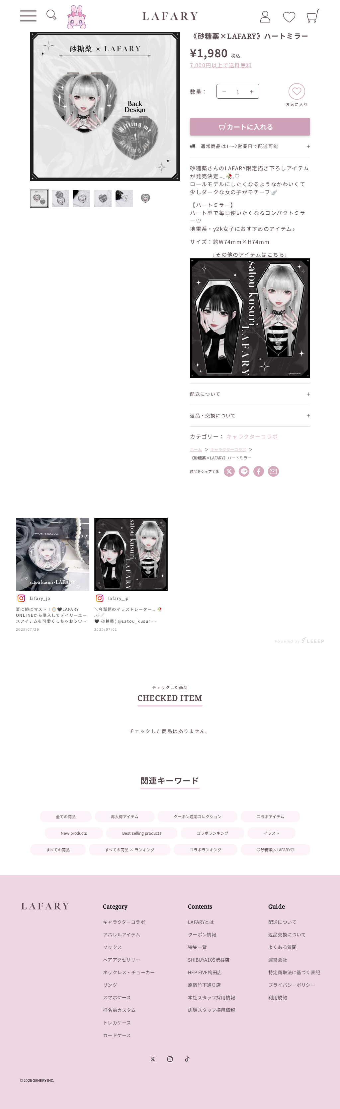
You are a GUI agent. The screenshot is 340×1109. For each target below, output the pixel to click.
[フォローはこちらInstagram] (170, 1059)
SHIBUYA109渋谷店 (208, 959)
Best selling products (141, 833)
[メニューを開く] (28, 16)
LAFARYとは (201, 922)
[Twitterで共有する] (229, 471)
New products (74, 833)
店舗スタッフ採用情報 (211, 1010)
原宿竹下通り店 (204, 984)
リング (110, 984)
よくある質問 (282, 947)
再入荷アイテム (124, 816)
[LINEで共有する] (244, 471)
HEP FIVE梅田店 (205, 972)
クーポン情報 (202, 934)
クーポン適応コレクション (197, 816)
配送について (282, 922)
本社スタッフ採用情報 (211, 997)
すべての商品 (58, 849)
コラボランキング (212, 833)
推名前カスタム (119, 1010)
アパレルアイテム (121, 934)
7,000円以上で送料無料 (221, 65)
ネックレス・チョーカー (129, 972)
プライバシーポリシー (291, 984)
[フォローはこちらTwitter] (152, 1059)
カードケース (117, 1035)
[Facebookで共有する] (258, 471)
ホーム (196, 449)
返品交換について (287, 934)
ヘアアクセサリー (121, 959)
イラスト (272, 833)
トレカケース (117, 1022)
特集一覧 (197, 947)
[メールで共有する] (273, 471)
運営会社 (277, 959)
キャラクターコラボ (252, 436)
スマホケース (117, 997)
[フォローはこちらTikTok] (187, 1059)
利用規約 (277, 997)
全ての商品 (66, 816)
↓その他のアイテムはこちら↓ (250, 254)
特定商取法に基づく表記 (294, 972)
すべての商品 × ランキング (129, 849)
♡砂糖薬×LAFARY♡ (275, 849)
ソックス (112, 947)
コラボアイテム (270, 816)
